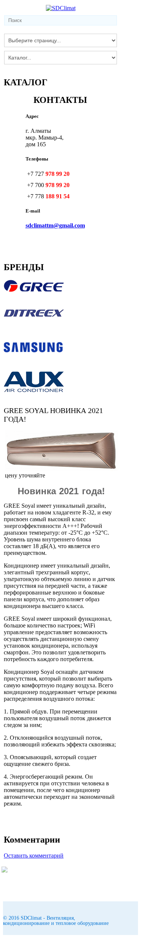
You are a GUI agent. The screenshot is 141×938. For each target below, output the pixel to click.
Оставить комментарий (34, 855)
